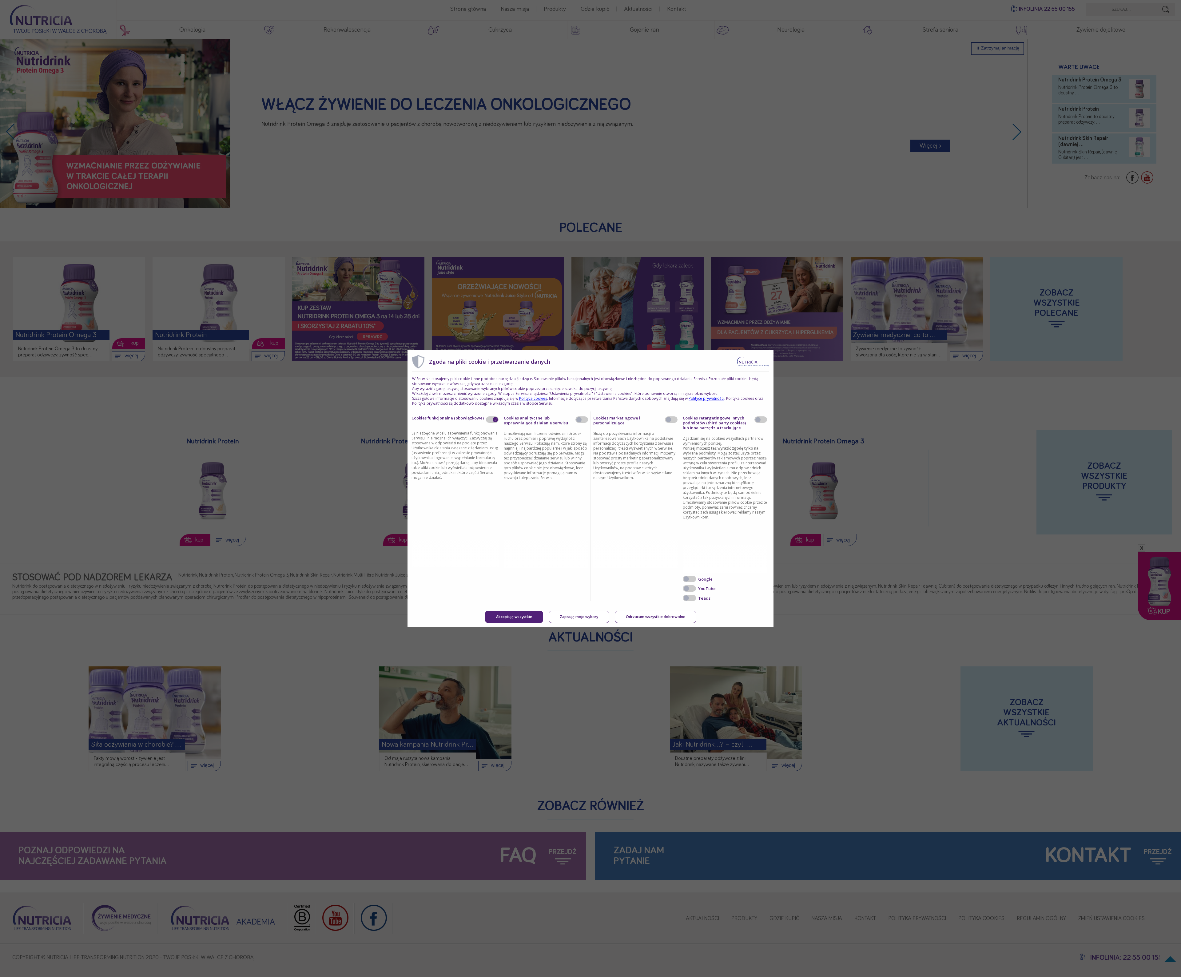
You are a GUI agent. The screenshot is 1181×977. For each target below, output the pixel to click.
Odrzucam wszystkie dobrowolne (655, 616)
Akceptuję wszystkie (514, 616)
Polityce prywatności (706, 398)
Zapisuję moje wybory (579, 616)
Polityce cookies (533, 398)
